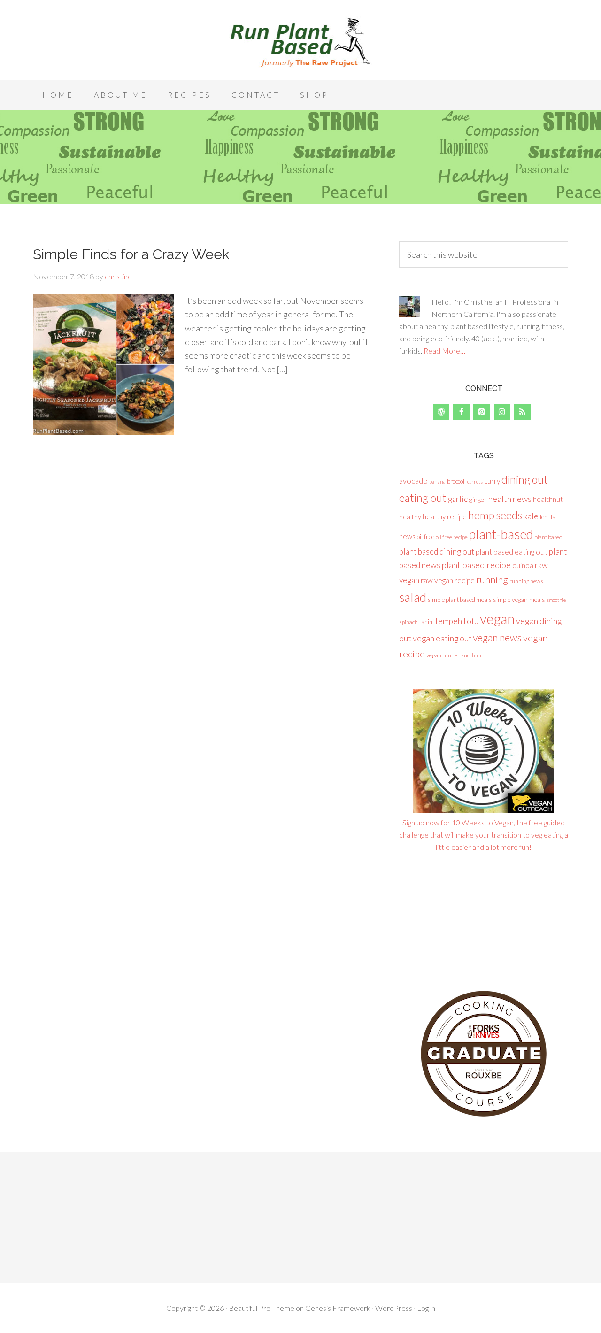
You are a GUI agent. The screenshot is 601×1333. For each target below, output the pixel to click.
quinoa (522, 565)
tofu (470, 621)
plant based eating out (511, 551)
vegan (497, 618)
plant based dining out (436, 551)
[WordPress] (441, 412)
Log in (426, 1307)
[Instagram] (502, 412)
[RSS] (522, 412)
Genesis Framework (337, 1307)
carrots (475, 481)
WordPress (393, 1307)
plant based (548, 536)
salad (412, 597)
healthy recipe (445, 516)
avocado (413, 480)
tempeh (448, 621)
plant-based (501, 534)
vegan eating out (442, 638)
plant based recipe (476, 565)
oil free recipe (452, 537)
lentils (547, 517)
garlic (458, 499)
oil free (425, 536)
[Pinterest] (481, 412)
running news (526, 581)
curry (492, 481)
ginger (478, 499)
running (492, 579)
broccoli (456, 481)
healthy (410, 517)
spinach (408, 621)
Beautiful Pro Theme (261, 1307)
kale (531, 516)
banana (437, 481)
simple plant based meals (460, 599)
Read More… (444, 350)
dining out (524, 479)
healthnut (548, 498)
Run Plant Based (300, 42)
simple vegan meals (519, 599)
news (407, 536)
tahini (426, 621)
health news (510, 498)
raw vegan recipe (448, 580)
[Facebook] (461, 412)
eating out (423, 497)
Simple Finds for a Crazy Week (131, 254)
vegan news (497, 637)
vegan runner (443, 655)
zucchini (471, 655)
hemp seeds (495, 515)
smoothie (556, 600)
